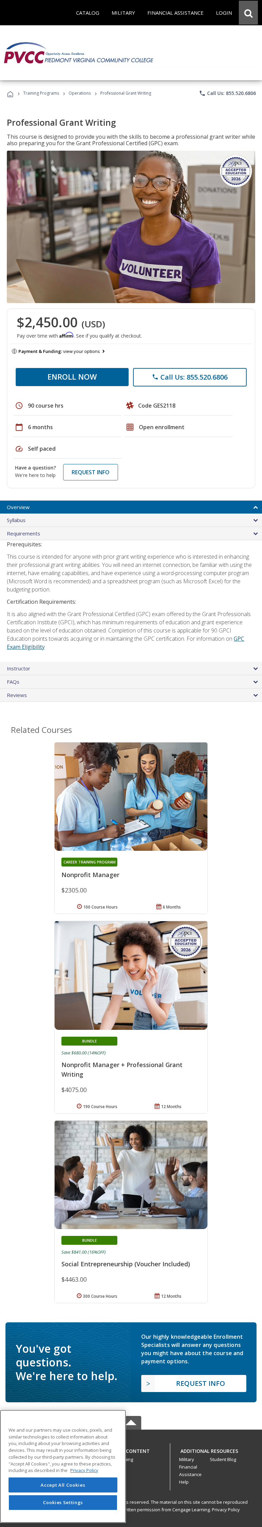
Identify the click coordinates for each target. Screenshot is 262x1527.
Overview (18, 507)
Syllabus (16, 520)
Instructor (18, 668)
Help (184, 1482)
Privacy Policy (226, 1509)
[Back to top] (131, 1449)
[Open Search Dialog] (248, 13)
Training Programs (41, 93)
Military (186, 1459)
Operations (80, 93)
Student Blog (223, 1459)
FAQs (13, 681)
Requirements (23, 533)
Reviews (17, 695)
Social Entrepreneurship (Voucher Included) (125, 1264)
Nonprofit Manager (90, 875)
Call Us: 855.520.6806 (227, 93)
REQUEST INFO (91, 472)
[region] (63, 1466)
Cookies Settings (63, 1502)
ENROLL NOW (72, 376)
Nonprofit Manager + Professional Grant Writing (122, 1069)
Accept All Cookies (63, 1485)
